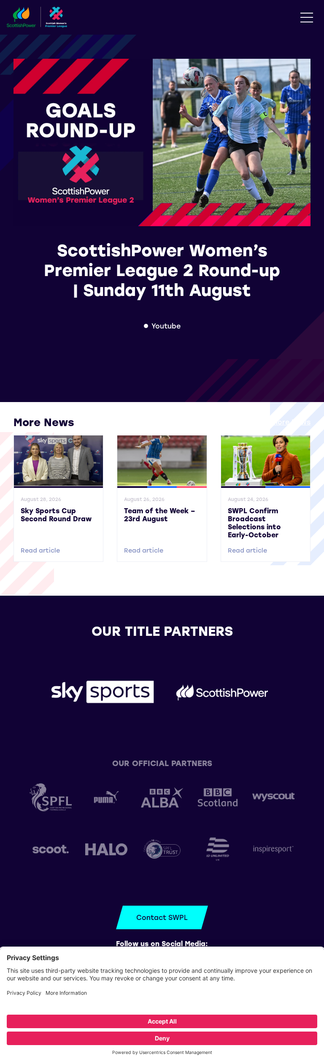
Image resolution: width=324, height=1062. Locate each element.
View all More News (276, 421)
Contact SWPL (162, 917)
